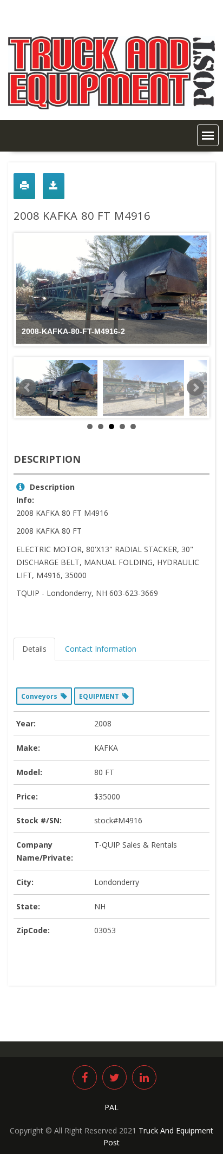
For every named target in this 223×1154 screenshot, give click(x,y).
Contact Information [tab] (100, 649)
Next (195, 387)
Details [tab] (34, 649)
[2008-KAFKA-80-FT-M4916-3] (143, 388)
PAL (111, 1107)
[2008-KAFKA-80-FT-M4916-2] (56, 388)
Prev (27, 387)
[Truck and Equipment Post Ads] (111, 106)
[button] (208, 135)
